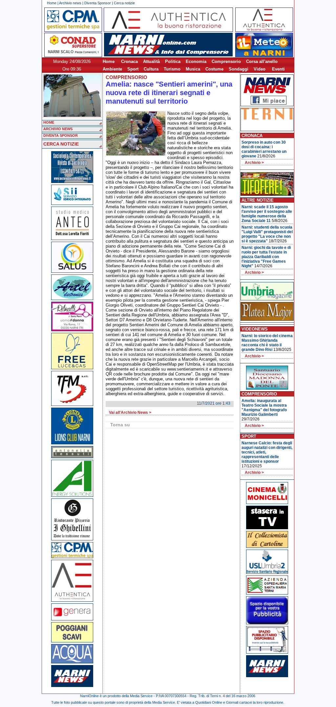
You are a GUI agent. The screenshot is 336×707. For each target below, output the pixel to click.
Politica (172, 61)
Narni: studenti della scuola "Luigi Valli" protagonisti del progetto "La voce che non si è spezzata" (267, 234)
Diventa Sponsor (97, 3)
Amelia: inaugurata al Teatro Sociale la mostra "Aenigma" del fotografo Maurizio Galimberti (264, 407)
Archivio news (70, 3)
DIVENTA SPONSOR (60, 135)
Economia (196, 61)
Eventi (278, 69)
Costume (214, 69)
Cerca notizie (124, 3)
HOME (48, 122)
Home (51, 3)
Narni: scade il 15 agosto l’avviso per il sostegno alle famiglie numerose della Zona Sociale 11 (267, 214)
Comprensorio (226, 61)
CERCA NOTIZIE (61, 144)
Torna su (120, 424)
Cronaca (129, 61)
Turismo (172, 69)
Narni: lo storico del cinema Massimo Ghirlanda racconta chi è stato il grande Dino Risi (267, 342)
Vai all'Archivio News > (130, 412)
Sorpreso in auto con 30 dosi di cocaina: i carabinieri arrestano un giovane (264, 149)
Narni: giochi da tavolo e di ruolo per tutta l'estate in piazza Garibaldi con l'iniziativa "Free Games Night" (266, 256)
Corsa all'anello (262, 61)
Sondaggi (238, 69)
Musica (193, 69)
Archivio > (254, 162)
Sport (132, 69)
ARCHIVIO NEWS (58, 129)
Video (259, 69)
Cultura (151, 69)
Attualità (151, 61)
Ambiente (112, 69)
